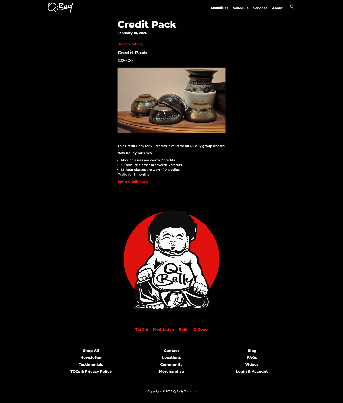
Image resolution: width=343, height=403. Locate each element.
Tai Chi (141, 329)
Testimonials (91, 364)
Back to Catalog (131, 44)
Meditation (163, 329)
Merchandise (171, 371)
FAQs (252, 357)
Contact (171, 351)
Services (260, 8)
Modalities (219, 8)
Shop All (91, 351)
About (277, 8)
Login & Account (252, 371)
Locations (171, 357)
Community (171, 364)
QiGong (200, 329)
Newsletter (91, 357)
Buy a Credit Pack (133, 181)
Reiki (184, 329)
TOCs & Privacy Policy (91, 371)
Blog (252, 351)
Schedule (241, 8)
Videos (252, 364)
